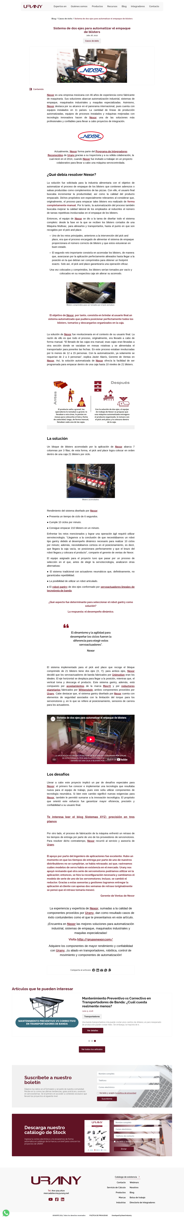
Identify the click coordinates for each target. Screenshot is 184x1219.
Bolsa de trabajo (137, 1197)
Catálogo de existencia (126, 1177)
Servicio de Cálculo (116, 1187)
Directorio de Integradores (142, 1202)
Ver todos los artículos (92, 1049)
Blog (124, 6)
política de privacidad (126, 1093)
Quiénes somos (79, 6)
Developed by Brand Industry (122, 1215)
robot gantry (60, 586)
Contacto (154, 6)
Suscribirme (107, 1099)
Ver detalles (92, 1023)
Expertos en (60, 6)
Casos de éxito (65, 19)
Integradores (138, 6)
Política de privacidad (98, 1215)
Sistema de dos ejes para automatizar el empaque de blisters (103, 19)
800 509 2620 (56, 1190)
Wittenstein (86, 689)
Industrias (121, 1202)
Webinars (134, 1182)
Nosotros (134, 1187)
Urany (71, 155)
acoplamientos (75, 686)
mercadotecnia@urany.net (56, 1193)
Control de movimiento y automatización (103, 1008)
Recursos (112, 6)
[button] (89, 1041)
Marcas (122, 1197)
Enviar (124, 1149)
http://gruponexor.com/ (95, 939)
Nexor (50, 94)
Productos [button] (97, 6)
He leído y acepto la (118, 1093)
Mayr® (107, 686)
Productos (121, 1192)
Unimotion (118, 674)
